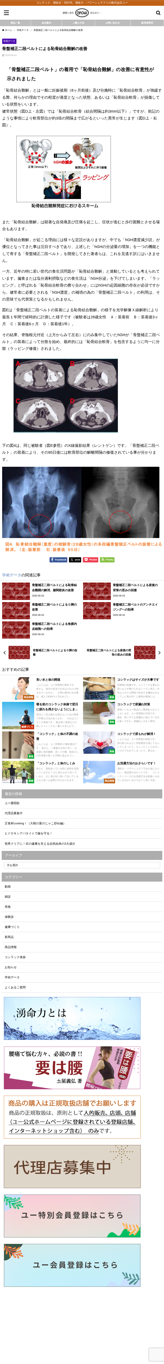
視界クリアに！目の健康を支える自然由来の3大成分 (40, 843)
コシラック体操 (15, 957)
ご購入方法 (78, 22)
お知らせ (11, 967)
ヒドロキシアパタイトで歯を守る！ (29, 833)
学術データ (9, 41)
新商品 (9, 936)
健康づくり (12, 926)
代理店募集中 (14, 813)
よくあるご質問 (15, 987)
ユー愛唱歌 (12, 803)
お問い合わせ (113, 22)
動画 (8, 886)
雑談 (8, 896)
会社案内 (46, 22)
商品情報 (11, 947)
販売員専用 (147, 22)
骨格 (8, 906)
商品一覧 (15, 22)
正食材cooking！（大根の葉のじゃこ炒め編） (35, 823)
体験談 (9, 916)
